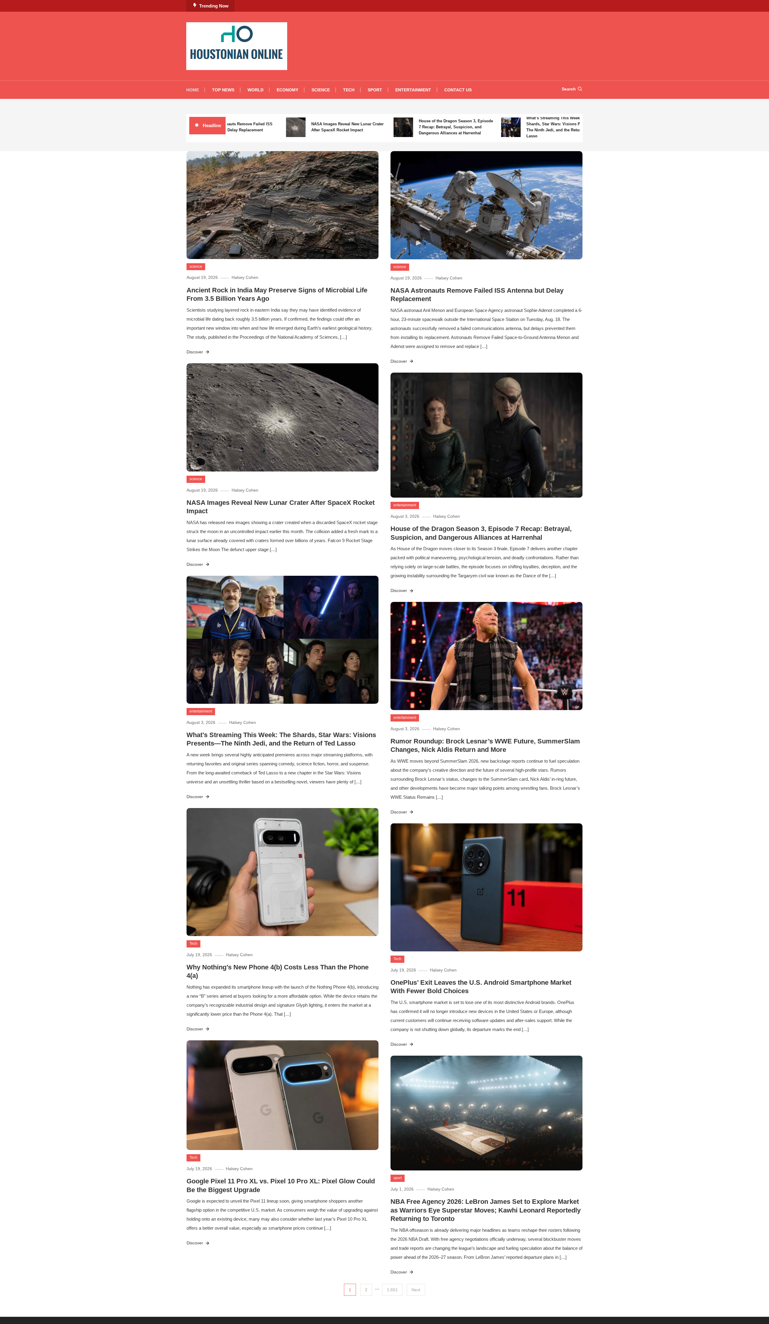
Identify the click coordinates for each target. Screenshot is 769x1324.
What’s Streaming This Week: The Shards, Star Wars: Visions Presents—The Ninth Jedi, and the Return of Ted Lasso (528, 127)
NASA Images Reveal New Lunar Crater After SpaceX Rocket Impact (314, 127)
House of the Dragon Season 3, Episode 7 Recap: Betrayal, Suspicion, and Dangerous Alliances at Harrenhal (422, 127)
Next (416, 1289)
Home (192, 89)
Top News (223, 89)
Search (569, 89)
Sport (375, 89)
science (196, 266)
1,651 (392, 1289)
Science (321, 89)
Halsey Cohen (245, 277)
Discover (195, 351)
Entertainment (413, 89)
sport (398, 1178)
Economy (287, 89)
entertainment (405, 505)
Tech (348, 89)
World (255, 89)
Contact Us (458, 89)
